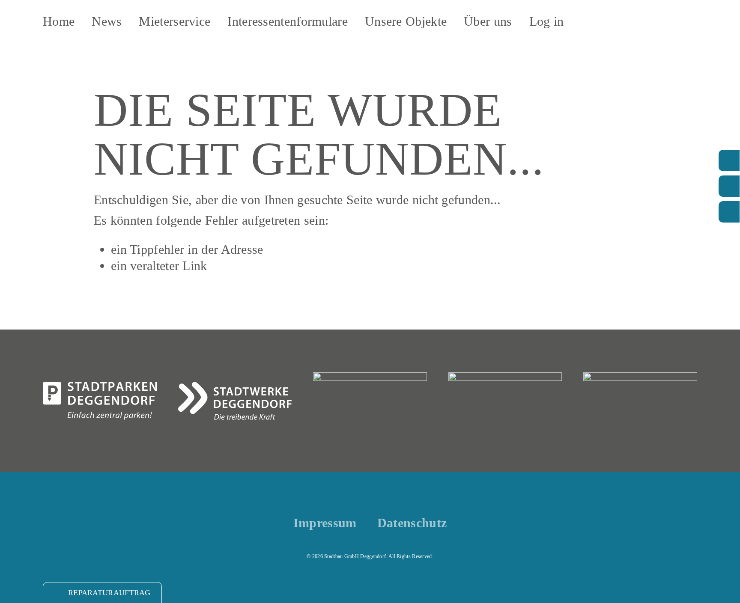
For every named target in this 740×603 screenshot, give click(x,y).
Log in (546, 21)
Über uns (488, 21)
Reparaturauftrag (109, 592)
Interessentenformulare (287, 21)
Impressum (325, 523)
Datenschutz (412, 523)
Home (59, 21)
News (107, 21)
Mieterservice (174, 21)
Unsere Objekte (406, 21)
